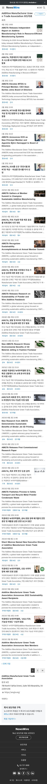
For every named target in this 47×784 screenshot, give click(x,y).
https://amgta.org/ (12, 692)
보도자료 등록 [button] (23, 737)
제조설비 (5, 212)
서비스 (23, 750)
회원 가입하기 (10, 719)
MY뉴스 (7, 714)
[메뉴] (3, 7)
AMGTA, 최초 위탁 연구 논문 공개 (16, 471)
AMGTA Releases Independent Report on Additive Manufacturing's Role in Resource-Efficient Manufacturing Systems (22, 32)
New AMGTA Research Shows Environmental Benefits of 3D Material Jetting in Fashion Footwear (19, 347)
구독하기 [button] (40, 14)
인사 (11, 102)
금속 (3, 362)
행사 (18, 212)
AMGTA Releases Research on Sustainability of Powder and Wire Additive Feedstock (16, 296)
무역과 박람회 (6, 510)
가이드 (23, 755)
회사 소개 (19, 780)
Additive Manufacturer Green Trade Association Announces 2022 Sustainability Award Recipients (22, 595)
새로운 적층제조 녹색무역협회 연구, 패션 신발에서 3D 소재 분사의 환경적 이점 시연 (16, 373)
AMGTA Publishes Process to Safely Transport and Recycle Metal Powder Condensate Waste (19, 494)
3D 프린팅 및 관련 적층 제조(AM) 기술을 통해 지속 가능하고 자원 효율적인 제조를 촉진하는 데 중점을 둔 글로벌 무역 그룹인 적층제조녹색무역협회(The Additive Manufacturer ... (23, 229)
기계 (3, 463)
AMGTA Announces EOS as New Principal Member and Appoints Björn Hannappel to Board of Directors (20, 141)
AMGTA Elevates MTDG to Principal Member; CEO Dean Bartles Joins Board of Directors (17, 86)
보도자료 (23, 744)
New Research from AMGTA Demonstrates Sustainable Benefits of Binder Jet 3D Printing (18, 423)
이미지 (4, 699)
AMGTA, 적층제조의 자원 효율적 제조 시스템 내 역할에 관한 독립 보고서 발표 (17, 60)
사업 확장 (23, 658)
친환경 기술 (16, 510)
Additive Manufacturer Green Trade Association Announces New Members (20, 644)
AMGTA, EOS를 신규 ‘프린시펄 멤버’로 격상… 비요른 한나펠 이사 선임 (16, 169)
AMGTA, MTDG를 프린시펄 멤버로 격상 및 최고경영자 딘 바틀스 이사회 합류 (16, 113)
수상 (18, 262)
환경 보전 (5, 49)
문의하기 (23, 769)
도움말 (23, 760)
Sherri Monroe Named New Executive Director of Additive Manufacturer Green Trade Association (23, 545)
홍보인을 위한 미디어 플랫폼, (23, 2)
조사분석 (12, 49)
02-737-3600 (24, 765)
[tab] (23, 744)
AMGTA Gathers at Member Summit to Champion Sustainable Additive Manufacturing (18, 196)
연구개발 (12, 413)
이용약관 (27, 780)
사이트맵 (34, 780)
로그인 (12, 780)
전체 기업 (6, 664)
